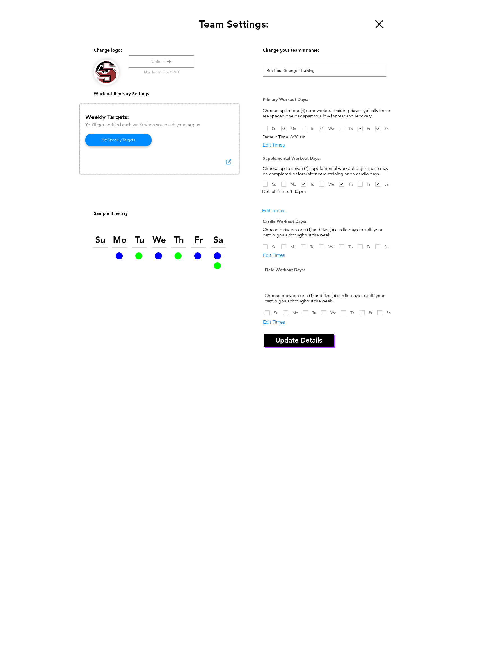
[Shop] (378, 24)
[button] (161, 61)
